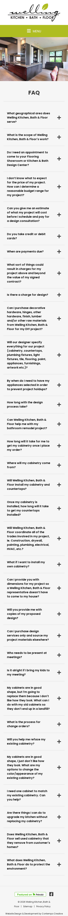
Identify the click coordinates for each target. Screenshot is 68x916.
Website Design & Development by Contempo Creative (34, 913)
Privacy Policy (43, 906)
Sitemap (27, 906)
